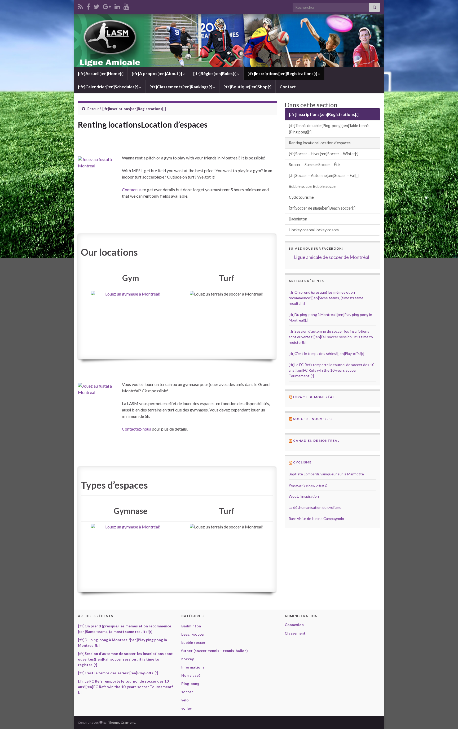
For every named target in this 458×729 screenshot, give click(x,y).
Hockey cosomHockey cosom (314, 230)
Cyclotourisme (301, 197)
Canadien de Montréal (316, 440)
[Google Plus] (107, 6)
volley (186, 708)
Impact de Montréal (313, 397)
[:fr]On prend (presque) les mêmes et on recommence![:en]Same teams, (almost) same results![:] (326, 298)
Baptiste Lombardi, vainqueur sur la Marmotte (326, 474)
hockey (187, 659)
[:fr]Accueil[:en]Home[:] (101, 73)
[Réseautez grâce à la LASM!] (117, 6)
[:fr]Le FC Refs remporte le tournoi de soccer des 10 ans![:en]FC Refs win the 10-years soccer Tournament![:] (331, 370)
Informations (192, 667)
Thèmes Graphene (121, 722)
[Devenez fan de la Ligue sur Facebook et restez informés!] (88, 6)
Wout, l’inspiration (304, 496)
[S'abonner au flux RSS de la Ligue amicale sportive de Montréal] (80, 6)
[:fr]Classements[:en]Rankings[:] (181, 86)
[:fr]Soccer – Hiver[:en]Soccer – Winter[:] (323, 153)
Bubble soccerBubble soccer (313, 186)
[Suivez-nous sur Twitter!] (96, 6)
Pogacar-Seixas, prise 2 (308, 485)
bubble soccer (193, 642)
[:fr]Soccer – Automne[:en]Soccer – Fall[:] (324, 175)
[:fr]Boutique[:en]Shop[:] (247, 86)
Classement (295, 633)
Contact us (132, 189)
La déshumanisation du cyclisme (315, 507)
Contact (288, 86)
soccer (187, 691)
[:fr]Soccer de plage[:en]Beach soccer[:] (322, 208)
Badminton (298, 219)
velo (185, 700)
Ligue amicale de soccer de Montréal (331, 257)
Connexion (294, 624)
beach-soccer (193, 634)
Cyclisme (302, 462)
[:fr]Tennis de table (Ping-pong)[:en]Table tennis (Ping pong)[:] (329, 128)
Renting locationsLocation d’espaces (320, 143)
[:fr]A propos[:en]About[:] (157, 73)
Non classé (190, 675)
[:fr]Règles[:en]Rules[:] (215, 73)
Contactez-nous (136, 428)
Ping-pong (190, 683)
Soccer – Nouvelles (313, 419)
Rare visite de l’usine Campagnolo (316, 518)
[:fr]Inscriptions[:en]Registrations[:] (283, 73)
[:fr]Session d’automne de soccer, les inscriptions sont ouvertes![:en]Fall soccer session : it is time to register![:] (331, 337)
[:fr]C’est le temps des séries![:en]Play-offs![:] (326, 353)
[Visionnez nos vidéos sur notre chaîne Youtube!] (126, 6)
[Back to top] (446, 717)
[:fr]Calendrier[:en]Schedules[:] (108, 86)
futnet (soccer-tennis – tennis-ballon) (214, 650)
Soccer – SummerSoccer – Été (314, 164)
